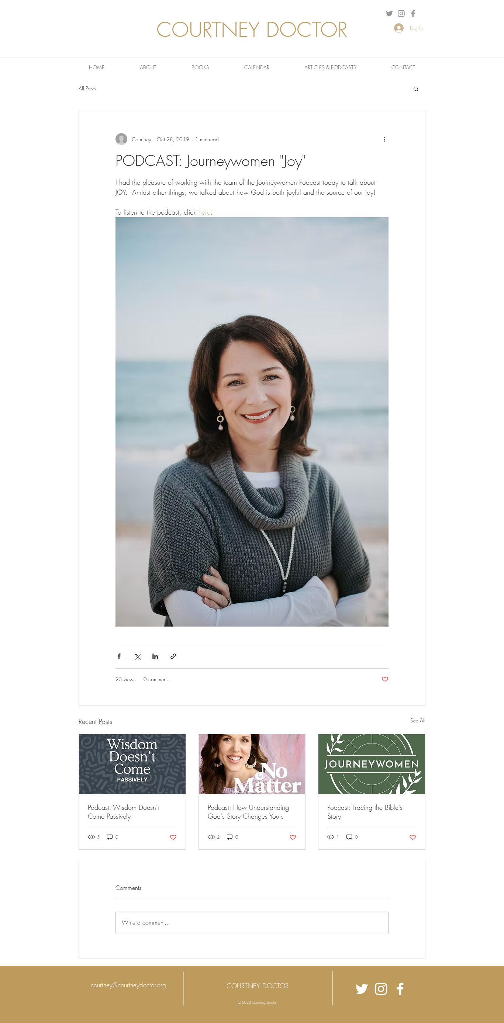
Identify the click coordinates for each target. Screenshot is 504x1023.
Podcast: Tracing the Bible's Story (365, 812)
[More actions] (384, 139)
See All (417, 720)
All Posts (87, 88)
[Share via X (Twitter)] (137, 656)
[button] (416, 88)
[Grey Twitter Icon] (389, 13)
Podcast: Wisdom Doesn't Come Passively (123, 812)
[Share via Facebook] (118, 656)
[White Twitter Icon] (361, 989)
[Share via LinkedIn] (155, 656)
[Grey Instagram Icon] (401, 13)
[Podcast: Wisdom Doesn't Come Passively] (132, 764)
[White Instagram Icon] (381, 989)
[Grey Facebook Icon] (413, 13)
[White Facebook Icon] (400, 989)
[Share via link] (173, 656)
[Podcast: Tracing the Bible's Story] (371, 764)
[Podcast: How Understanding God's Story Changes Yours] (252, 764)
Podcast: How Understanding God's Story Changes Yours (248, 812)
